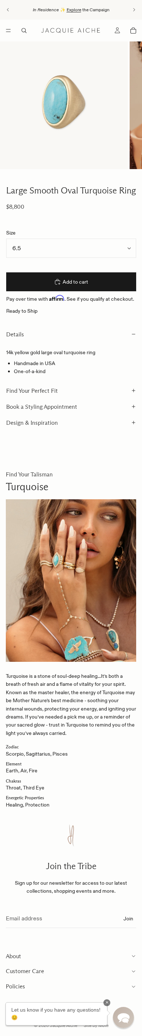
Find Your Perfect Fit (32, 390)
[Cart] (133, 31)
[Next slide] (134, 10)
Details (15, 334)
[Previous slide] (8, 10)
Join (128, 918)
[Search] (24, 31)
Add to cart (75, 282)
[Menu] (8, 30)
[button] (123, 1017)
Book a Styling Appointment (41, 406)
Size (11, 232)
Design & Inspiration (32, 422)
